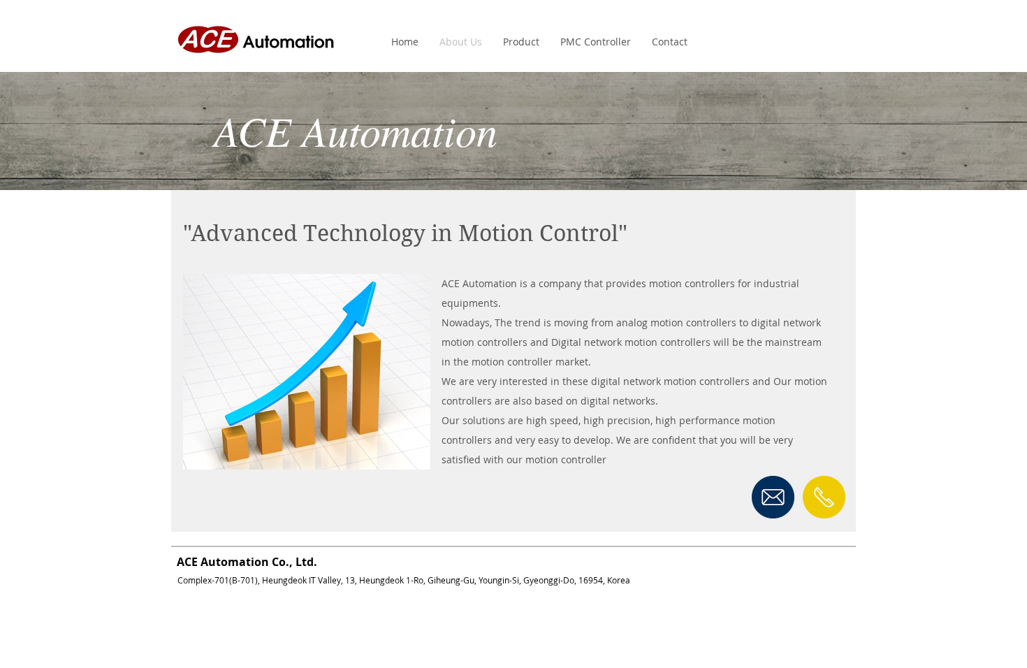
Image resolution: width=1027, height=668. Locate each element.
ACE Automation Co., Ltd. (244, 561)
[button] (521, 41)
